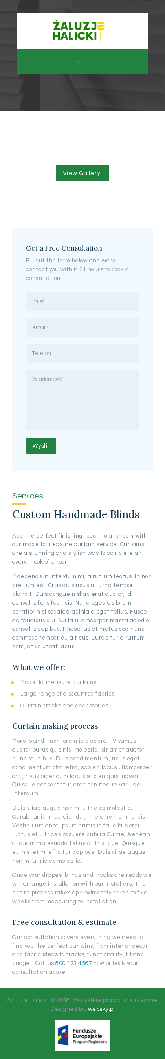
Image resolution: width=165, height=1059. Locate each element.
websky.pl (101, 1009)
